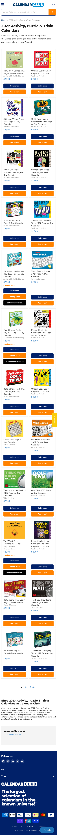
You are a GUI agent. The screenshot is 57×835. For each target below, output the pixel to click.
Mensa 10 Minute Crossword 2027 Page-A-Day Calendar (41, 333)
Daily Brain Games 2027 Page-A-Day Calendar (14, 72)
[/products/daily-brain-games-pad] (14, 59)
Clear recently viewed (12, 735)
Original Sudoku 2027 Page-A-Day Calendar (41, 72)
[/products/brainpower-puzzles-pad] (42, 158)
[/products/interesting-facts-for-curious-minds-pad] (42, 530)
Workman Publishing (38, 76)
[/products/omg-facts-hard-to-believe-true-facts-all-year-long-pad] (42, 107)
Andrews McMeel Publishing (13, 76)
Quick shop (14, 86)
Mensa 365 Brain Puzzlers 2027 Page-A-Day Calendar (13, 172)
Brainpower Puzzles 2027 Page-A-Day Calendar (40, 172)
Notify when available (14, 303)
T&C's (22, 827)
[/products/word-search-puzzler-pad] (42, 260)
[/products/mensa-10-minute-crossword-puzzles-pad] (42, 319)
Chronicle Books (9, 549)
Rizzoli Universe (9, 445)
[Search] (52, 12)
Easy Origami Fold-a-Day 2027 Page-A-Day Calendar (13, 333)
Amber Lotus (8, 656)
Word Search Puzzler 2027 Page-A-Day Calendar (40, 274)
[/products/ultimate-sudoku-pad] (14, 209)
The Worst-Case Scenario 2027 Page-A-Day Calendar (14, 544)
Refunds (30, 827)
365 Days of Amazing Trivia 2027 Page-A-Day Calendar (42, 223)
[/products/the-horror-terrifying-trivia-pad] (42, 639)
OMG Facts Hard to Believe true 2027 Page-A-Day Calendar (42, 122)
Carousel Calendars (38, 279)
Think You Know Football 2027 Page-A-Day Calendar (14, 493)
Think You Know (9, 498)
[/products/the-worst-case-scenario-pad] (14, 530)
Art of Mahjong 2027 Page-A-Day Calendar (13, 652)
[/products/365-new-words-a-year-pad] (14, 107)
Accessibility (41, 827)
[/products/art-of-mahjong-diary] (14, 639)
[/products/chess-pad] (14, 428)
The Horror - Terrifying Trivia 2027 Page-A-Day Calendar (42, 653)
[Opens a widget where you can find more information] (47, 830)
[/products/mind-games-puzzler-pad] (42, 428)
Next (32, 687)
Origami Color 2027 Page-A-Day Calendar (41, 390)
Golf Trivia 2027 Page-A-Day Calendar (41, 491)
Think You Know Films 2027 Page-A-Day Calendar (41, 602)
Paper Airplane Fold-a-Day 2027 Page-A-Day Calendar (13, 274)
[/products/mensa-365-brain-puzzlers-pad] (14, 158)
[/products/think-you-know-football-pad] (14, 479)
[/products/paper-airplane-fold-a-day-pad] (14, 260)
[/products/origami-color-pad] (42, 377)
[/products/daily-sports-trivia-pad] (14, 588)
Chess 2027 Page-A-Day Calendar (12, 441)
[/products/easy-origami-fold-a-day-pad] (14, 319)
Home (3, 20)
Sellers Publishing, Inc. (39, 127)
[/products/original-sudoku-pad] (42, 59)
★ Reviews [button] (54, 419)
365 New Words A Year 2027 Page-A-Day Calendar (14, 122)
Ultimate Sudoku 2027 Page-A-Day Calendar (13, 221)
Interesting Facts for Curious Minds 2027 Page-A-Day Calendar (41, 544)
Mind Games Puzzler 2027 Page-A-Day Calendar (40, 442)
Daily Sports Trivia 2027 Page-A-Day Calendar (14, 601)
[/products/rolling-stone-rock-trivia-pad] (14, 377)
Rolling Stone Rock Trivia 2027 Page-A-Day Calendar (14, 391)
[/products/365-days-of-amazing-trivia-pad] (42, 209)
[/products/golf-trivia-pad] (42, 479)
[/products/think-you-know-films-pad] (42, 588)
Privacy (14, 827)
